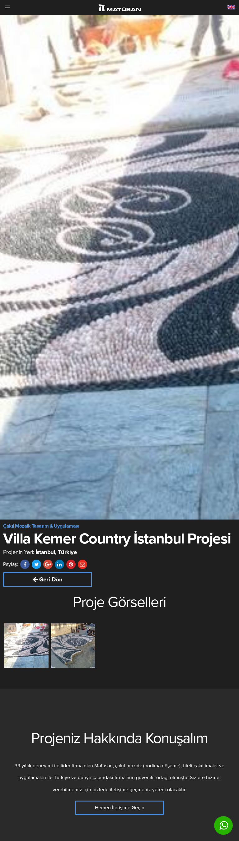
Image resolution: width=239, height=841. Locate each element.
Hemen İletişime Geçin (119, 808)
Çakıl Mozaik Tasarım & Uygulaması (41, 526)
